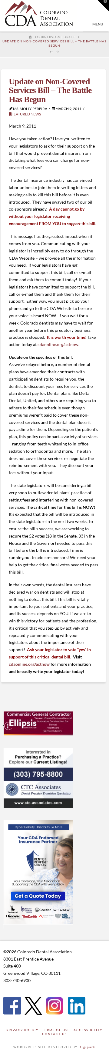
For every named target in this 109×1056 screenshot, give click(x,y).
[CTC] (38, 777)
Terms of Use (56, 1030)
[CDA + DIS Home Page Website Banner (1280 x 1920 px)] (38, 871)
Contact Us (54, 1034)
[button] (103, 6)
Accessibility (88, 1030)
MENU (97, 24)
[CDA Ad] (38, 723)
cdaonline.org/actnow (58, 344)
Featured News (26, 114)
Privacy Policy (22, 1030)
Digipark (87, 1047)
